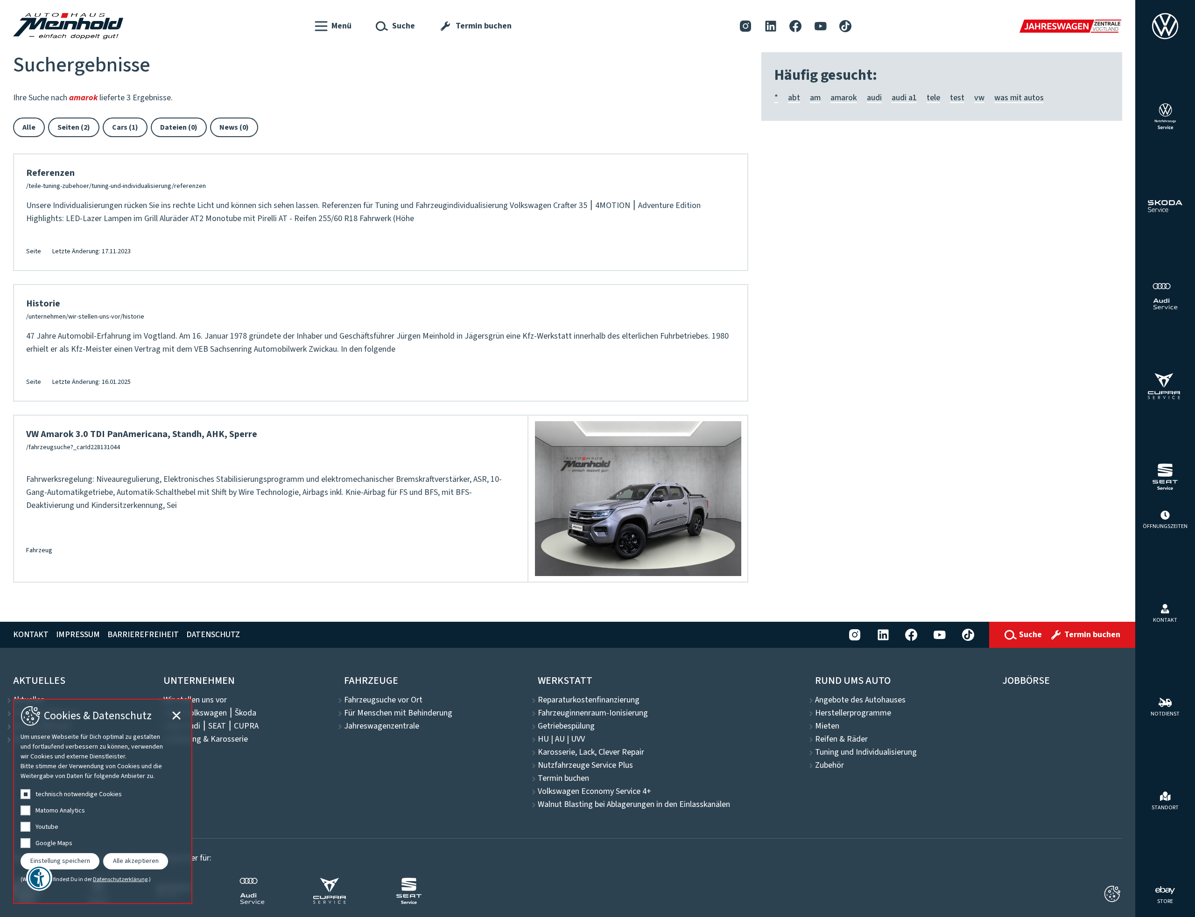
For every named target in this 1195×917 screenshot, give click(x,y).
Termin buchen (563, 778)
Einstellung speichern (60, 861)
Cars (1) (125, 127)
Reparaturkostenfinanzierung (589, 700)
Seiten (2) (73, 127)
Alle (28, 127)
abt (794, 98)
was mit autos (1019, 98)
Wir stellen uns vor (195, 700)
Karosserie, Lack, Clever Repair (591, 752)
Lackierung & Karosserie (205, 739)
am (815, 98)
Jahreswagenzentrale (381, 726)
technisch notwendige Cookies (78, 794)
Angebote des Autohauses (860, 700)
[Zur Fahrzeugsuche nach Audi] (1165, 296)
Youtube (46, 827)
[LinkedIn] (770, 26)
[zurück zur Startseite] (68, 26)
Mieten (827, 726)
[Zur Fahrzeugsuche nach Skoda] (1165, 206)
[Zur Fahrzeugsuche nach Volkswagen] (1165, 26)
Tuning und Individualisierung (866, 752)
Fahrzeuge (371, 680)
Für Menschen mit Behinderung (398, 713)
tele (933, 98)
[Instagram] (745, 26)
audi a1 (904, 98)
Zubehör (829, 765)
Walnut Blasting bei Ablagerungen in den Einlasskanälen (634, 804)
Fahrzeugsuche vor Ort (383, 700)
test (957, 98)
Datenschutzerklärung (120, 879)
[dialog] (102, 801)
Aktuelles (39, 680)
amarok (843, 98)
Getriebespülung (566, 726)
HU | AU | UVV (561, 739)
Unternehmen (199, 680)
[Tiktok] (845, 26)
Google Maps (53, 843)
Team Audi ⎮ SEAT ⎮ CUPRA (211, 726)
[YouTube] (820, 26)
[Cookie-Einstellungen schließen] (1112, 894)
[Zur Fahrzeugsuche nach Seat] (1165, 477)
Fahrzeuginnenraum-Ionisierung (593, 713)
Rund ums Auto (853, 680)
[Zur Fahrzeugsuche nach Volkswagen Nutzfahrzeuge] (1165, 116)
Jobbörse (1026, 680)
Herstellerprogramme (853, 713)
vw (979, 98)
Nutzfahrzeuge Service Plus (585, 765)
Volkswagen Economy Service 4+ (594, 791)
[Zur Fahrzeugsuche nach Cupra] (1165, 386)
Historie (43, 303)
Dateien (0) (178, 127)
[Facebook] (795, 26)
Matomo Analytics (60, 810)
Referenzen (50, 173)
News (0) (234, 127)
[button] (333, 26)
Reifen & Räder (841, 739)
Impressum (78, 634)
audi (874, 98)
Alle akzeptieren (136, 861)
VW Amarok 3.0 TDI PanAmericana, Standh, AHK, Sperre (141, 434)
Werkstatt (565, 680)
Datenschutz (213, 634)
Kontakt (31, 634)
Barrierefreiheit (143, 634)
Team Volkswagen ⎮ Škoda (209, 713)
